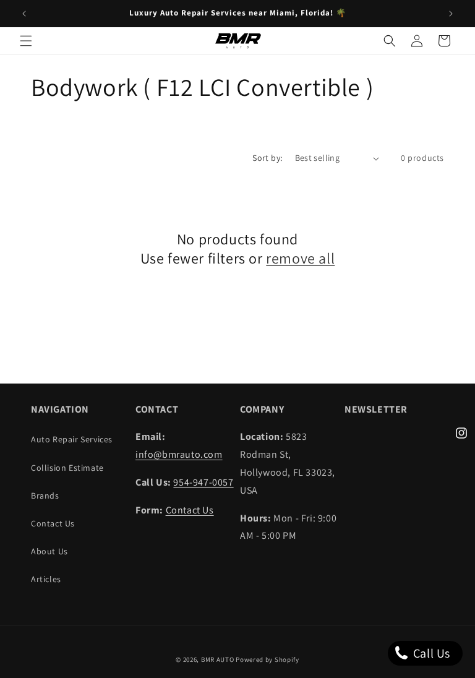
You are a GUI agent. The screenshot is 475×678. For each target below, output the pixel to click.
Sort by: (267, 157)
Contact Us (53, 523)
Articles (46, 579)
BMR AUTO (217, 659)
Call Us (430, 653)
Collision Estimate (67, 467)
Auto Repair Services (72, 439)
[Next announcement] (450, 13)
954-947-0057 (203, 482)
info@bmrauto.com (179, 454)
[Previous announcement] (24, 13)
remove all (300, 258)
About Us (49, 551)
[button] (26, 40)
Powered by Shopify (267, 659)
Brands (45, 495)
